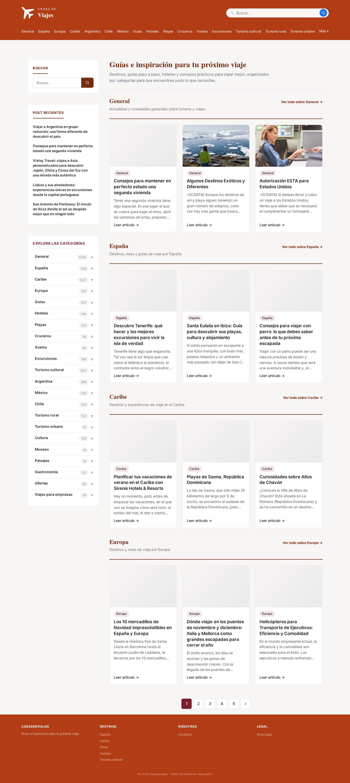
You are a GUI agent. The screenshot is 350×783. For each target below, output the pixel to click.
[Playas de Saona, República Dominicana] (216, 441)
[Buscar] (323, 13)
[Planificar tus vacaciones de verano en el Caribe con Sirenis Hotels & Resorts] (143, 441)
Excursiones (222, 31)
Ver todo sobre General (302, 102)
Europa (59, 31)
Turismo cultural (248, 31)
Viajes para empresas (54, 494)
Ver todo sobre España (302, 247)
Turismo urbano (302, 31)
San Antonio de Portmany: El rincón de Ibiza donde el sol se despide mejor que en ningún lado (62, 209)
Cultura (41, 437)
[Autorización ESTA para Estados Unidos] (288, 146)
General (27, 31)
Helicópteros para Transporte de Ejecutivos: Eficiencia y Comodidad (286, 627)
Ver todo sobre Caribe (303, 397)
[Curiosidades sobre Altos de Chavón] (288, 441)
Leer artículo (126, 225)
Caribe (75, 31)
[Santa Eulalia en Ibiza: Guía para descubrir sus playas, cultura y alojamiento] (216, 291)
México (123, 31)
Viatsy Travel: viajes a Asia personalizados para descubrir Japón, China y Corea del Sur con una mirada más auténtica (60, 167)
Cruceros (185, 31)
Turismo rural (275, 31)
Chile (109, 31)
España (44, 31)
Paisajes (42, 460)
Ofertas (41, 483)
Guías (137, 31)
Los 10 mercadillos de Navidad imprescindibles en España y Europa (143, 627)
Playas (168, 31)
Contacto (185, 734)
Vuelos (202, 31)
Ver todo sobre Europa (303, 543)
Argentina (92, 31)
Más (324, 31)
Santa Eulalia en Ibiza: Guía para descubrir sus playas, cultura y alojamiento (214, 331)
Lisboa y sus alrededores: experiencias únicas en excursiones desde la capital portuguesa (62, 190)
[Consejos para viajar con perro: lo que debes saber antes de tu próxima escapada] (288, 291)
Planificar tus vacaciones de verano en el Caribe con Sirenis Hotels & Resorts (143, 482)
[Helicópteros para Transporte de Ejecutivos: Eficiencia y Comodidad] (288, 586)
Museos (42, 449)
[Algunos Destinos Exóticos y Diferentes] (216, 146)
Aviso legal (264, 734)
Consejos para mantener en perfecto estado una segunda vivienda (63, 148)
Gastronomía (46, 472)
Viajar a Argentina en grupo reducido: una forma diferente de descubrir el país (60, 131)
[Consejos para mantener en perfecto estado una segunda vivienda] (143, 146)
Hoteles (152, 31)
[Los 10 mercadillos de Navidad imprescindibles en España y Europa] (143, 586)
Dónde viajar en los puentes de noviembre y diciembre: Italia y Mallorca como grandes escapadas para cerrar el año (215, 633)
